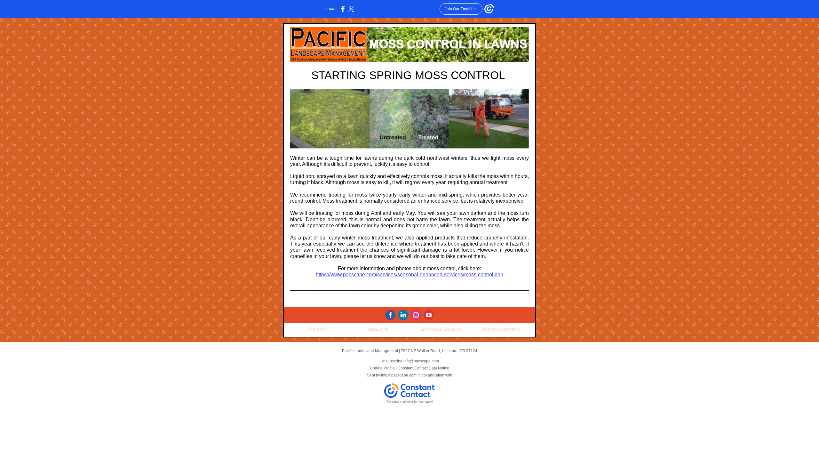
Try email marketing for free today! (409, 401)
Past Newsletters (500, 329)
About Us (378, 329)
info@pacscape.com (399, 375)
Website (318, 329)
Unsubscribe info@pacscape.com (409, 361)
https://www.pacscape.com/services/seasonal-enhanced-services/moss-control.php (409, 274)
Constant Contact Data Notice (423, 368)
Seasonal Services (440, 329)
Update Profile (382, 368)
